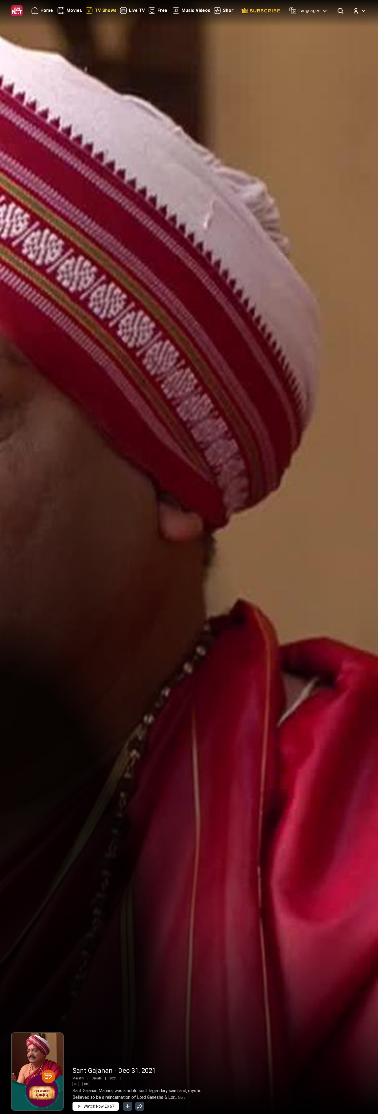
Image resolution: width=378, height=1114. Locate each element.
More (181, 1098)
